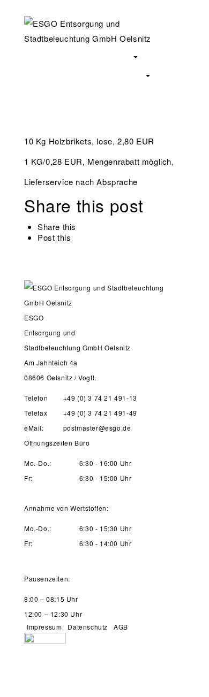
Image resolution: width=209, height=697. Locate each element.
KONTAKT (154, 92)
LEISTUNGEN (123, 74)
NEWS (102, 92)
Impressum (44, 626)
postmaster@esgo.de (97, 427)
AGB (121, 626)
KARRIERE (47, 92)
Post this (54, 237)
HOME (39, 55)
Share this (57, 226)
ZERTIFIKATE (51, 74)
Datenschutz (88, 626)
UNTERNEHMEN (105, 55)
